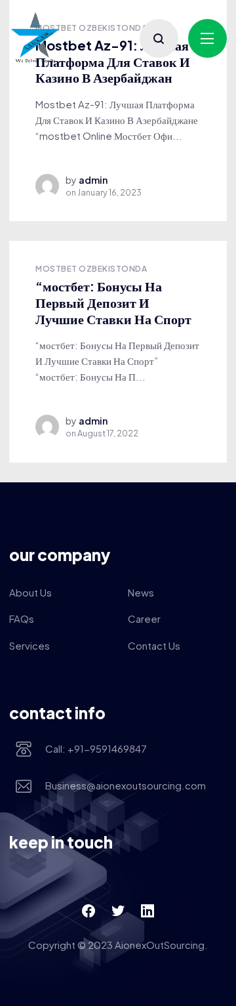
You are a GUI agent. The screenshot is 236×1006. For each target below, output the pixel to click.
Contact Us (154, 645)
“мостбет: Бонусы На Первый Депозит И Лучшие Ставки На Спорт (113, 302)
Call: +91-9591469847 (96, 748)
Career (144, 618)
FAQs (21, 618)
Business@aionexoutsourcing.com (125, 785)
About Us (30, 592)
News (141, 592)
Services (29, 645)
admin (93, 180)
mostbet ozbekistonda (91, 269)
